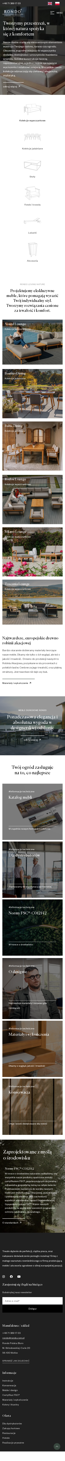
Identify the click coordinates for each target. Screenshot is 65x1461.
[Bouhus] (32, 393)
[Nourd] (32, 342)
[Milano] (32, 551)
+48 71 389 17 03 (11, 3)
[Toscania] (32, 602)
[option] (58, 3)
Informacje (9, 1373)
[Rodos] (32, 499)
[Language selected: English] (55, 3)
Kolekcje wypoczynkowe (32, 120)
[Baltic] (32, 446)
